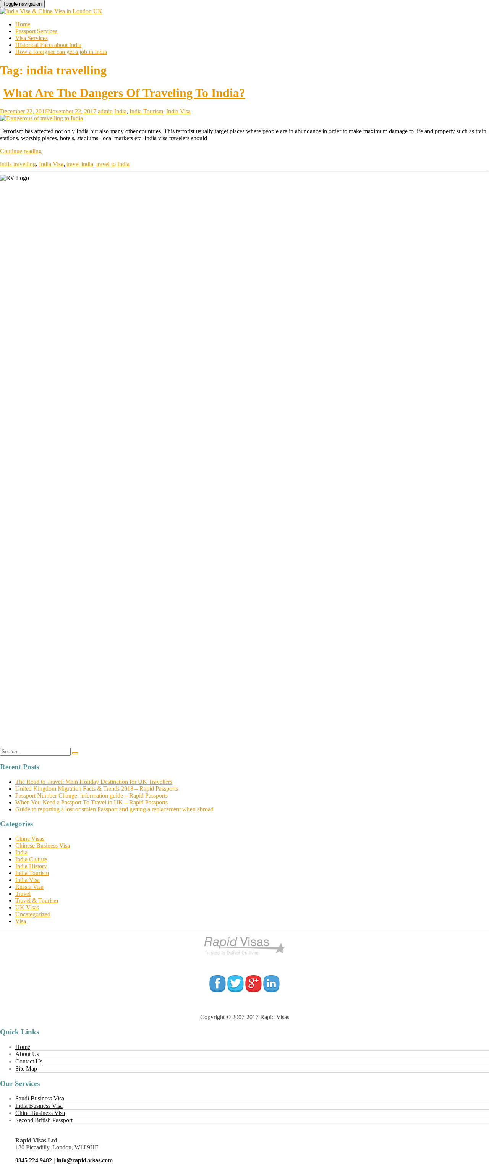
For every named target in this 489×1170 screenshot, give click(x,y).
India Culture (31, 859)
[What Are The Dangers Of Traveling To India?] (41, 118)
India (120, 111)
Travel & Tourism (36, 900)
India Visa (178, 111)
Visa (20, 921)
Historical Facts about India (48, 45)
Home (22, 24)
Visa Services (31, 38)
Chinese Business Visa (42, 845)
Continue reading (21, 151)
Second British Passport (44, 1120)
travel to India (113, 164)
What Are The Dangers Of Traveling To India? (124, 93)
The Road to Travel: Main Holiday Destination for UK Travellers (93, 781)
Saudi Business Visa (39, 1098)
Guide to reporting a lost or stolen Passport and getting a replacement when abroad (114, 809)
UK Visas (27, 907)
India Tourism (146, 111)
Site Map (26, 1068)
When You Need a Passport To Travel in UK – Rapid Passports (91, 802)
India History (31, 866)
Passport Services (36, 31)
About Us (27, 1054)
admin (105, 111)
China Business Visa (40, 1113)
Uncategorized (32, 914)
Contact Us (28, 1061)
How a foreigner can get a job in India (61, 52)
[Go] (75, 753)
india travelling (18, 164)
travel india (79, 164)
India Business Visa (39, 1105)
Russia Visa (29, 887)
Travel (23, 893)
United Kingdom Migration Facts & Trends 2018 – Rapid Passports (96, 788)
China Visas (29, 838)
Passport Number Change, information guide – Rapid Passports (91, 795)
